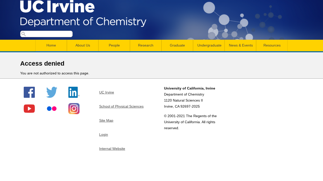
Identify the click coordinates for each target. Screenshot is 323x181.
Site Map (106, 120)
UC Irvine (106, 92)
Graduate (177, 45)
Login (103, 134)
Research (145, 45)
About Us (82, 45)
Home (51, 45)
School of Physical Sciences (121, 106)
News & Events (241, 45)
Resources (272, 45)
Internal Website (112, 149)
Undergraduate (209, 45)
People (114, 45)
